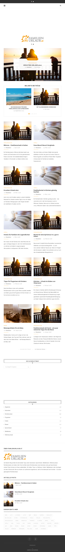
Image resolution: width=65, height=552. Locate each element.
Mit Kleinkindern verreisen (46, 107)
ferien (16, 520)
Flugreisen (33, 417)
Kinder (29, 523)
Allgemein (33, 407)
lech (6, 526)
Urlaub (6, 528)
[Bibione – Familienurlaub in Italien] (8, 483)
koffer (42, 523)
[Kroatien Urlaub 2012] (8, 500)
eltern (16, 517)
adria (6, 515)
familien (38, 517)
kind (24, 523)
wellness (29, 528)
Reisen (5, 325)
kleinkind (35, 523)
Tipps (55, 526)
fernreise (32, 520)
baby (30, 515)
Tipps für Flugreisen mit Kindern (15, 281)
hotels (6, 523)
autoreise (17, 515)
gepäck (46, 520)
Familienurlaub (32, 63)
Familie (31, 517)
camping (42, 515)
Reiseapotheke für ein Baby (13, 328)
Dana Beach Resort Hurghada (44, 145)
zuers (36, 528)
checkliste (49, 515)
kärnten (56, 523)
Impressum (32, 545)
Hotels (35, 142)
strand (35, 526)
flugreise (39, 520)
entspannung (23, 517)
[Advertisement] (32, 20)
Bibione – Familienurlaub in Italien (16, 145)
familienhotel (46, 517)
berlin (35, 515)
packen (16, 526)
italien (18, 523)
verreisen (13, 528)
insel (12, 523)
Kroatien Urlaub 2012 (32, 65)
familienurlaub (9, 520)
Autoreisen (33, 410)
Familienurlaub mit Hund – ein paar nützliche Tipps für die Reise (46, 329)
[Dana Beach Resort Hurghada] (8, 491)
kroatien (49, 523)
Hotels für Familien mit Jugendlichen (17, 235)
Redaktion (29, 67)
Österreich (43, 528)
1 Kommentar (37, 67)
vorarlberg (21, 528)
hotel (52, 520)
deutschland (8, 517)
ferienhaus (24, 520)
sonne (28, 526)
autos (24, 515)
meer (11, 526)
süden (49, 526)
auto (11, 515)
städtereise (42, 526)
